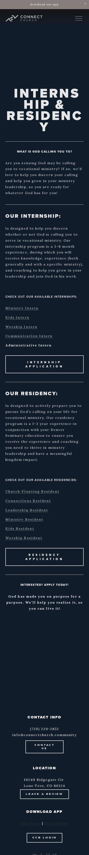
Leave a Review (44, 794)
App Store (31, 823)
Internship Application (44, 364)
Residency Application (44, 557)
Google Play (56, 823)
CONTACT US (45, 747)
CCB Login (44, 837)
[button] (85, 3)
